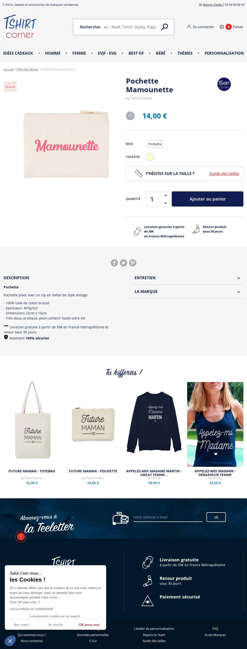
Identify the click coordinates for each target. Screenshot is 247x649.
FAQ (215, 628)
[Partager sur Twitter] (123, 262)
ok (216, 517)
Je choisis (55, 625)
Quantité (133, 199)
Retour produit (214, 229)
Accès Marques (215, 635)
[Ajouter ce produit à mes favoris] (130, 115)
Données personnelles (93, 635)
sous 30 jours (176, 581)
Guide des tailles (224, 173)
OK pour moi (89, 625)
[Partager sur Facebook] (114, 262)
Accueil (9, 69)
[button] (10, 641)
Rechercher (90, 27)
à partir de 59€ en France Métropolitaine (192, 562)
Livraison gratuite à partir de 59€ (164, 231)
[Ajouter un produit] (165, 195)
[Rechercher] (164, 27)
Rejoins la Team (154, 635)
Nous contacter (32, 641)
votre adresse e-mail (150, 517)
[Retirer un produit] (165, 203)
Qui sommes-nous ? (32, 635)
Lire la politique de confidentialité (31, 609)
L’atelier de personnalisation (154, 628)
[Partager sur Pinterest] (132, 262)
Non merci (21, 625)
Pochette (154, 144)
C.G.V (93, 641)
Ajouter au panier (208, 199)
